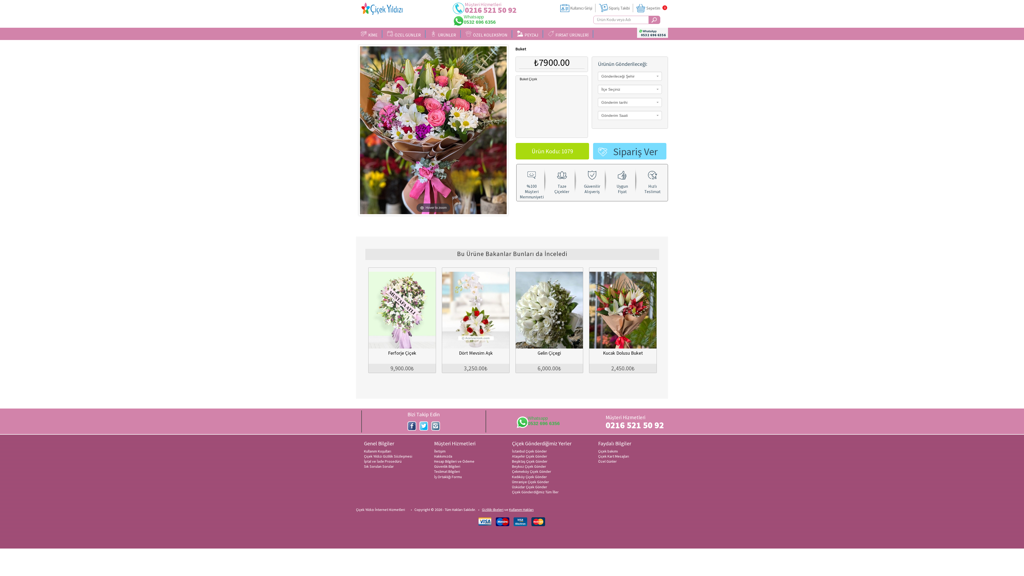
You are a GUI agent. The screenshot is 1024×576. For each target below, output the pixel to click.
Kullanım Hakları (521, 509)
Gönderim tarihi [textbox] (614, 102)
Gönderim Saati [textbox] (614, 115)
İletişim (440, 451)
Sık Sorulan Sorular (379, 466)
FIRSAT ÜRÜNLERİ (571, 35)
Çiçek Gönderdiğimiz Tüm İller (535, 492)
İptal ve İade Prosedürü (383, 461)
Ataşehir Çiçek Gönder (529, 456)
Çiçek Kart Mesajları (613, 456)
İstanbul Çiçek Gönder (529, 451)
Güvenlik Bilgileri (447, 466)
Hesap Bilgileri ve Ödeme (454, 461)
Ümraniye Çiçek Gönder (530, 482)
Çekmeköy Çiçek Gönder (531, 471)
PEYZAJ (530, 35)
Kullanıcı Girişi (581, 8)
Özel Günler (607, 461)
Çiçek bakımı (608, 451)
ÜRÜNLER (446, 35)
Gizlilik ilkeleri (492, 509)
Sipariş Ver (635, 151)
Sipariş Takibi (619, 8)
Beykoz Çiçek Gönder (529, 466)
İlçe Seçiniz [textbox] (610, 89)
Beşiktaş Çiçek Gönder (529, 461)
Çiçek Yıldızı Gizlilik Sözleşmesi (388, 456)
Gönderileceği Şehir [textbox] (618, 76)
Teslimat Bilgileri (447, 471)
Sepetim (653, 8)
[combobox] (630, 76)
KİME (372, 35)
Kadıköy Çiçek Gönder (529, 477)
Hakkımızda (443, 456)
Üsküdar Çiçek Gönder (529, 487)
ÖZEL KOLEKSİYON (489, 35)
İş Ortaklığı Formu (448, 477)
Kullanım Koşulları (377, 451)
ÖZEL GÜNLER (407, 35)
